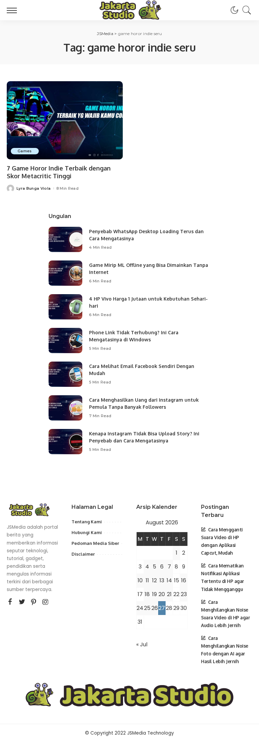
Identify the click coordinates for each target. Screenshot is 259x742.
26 (154, 608)
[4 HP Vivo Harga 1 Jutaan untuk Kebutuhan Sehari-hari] (65, 306)
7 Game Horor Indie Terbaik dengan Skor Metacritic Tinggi (59, 172)
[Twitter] (22, 602)
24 (140, 608)
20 (162, 594)
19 (154, 594)
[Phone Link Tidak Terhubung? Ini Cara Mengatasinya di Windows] (65, 340)
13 (162, 580)
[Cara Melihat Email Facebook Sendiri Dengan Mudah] (65, 374)
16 (183, 580)
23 (184, 594)
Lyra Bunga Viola (34, 188)
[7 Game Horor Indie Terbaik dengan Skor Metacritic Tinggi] (65, 120)
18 (147, 594)
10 (140, 580)
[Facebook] (10, 602)
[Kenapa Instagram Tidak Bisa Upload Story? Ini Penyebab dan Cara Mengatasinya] (65, 441)
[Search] (245, 10)
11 (147, 580)
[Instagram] (45, 602)
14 (169, 580)
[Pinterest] (33, 602)
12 (154, 580)
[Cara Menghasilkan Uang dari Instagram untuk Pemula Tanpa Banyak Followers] (65, 408)
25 (147, 608)
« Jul (141, 644)
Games (25, 151)
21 (169, 594)
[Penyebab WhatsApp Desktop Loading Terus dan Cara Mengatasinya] (65, 239)
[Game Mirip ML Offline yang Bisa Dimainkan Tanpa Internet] (65, 273)
